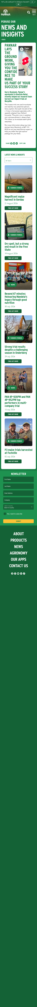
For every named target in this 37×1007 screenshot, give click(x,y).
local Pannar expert (23, 129)
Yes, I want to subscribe (14, 514)
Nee (18, 4)
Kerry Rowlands (15, 127)
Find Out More (13, 208)
